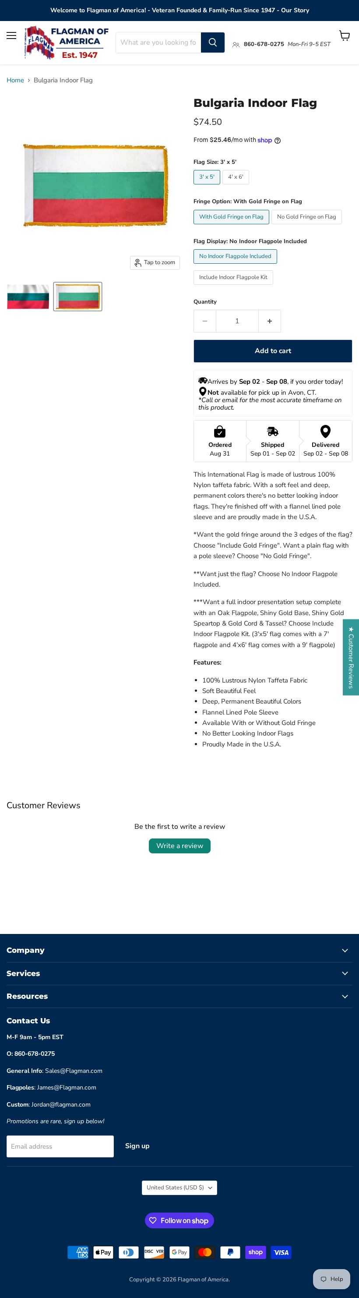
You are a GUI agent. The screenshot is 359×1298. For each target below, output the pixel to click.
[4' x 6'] (236, 186)
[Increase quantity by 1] (270, 321)
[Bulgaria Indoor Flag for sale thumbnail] (28, 297)
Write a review (179, 846)
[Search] (213, 42)
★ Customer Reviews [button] (351, 657)
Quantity (205, 302)
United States (175, 1188)
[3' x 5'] (208, 186)
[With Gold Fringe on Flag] (232, 226)
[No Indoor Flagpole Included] (236, 266)
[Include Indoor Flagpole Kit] (234, 287)
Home (15, 80)
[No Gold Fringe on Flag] (307, 226)
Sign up (137, 1146)
